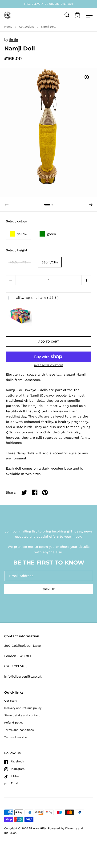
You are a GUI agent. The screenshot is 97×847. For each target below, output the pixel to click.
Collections (26, 26)
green (51, 234)
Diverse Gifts (37, 828)
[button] (90, 204)
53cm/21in (50, 262)
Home (8, 26)
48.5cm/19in (19, 262)
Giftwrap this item (37, 297)
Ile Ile (13, 39)
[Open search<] (67, 14)
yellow (22, 234)
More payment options (48, 365)
